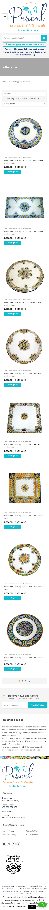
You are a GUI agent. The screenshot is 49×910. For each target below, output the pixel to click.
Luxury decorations (24, 158)
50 (38, 99)
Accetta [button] (31, 907)
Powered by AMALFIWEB (24, 894)
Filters (8, 94)
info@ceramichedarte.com (14, 817)
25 (35, 99)
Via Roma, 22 (9, 798)
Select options (12, 172)
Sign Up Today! (37, 705)
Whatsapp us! (7, 811)
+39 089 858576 (9, 807)
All (40, 99)
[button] (42, 904)
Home (4, 82)
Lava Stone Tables (10, 158)
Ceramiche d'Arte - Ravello (12, 886)
